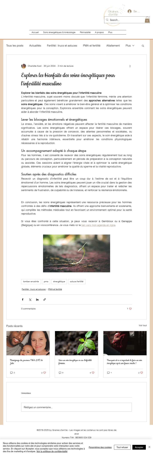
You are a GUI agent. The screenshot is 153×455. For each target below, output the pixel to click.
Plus (128, 45)
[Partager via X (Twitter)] (30, 299)
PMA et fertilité (91, 45)
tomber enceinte (31, 281)
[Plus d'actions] (130, 66)
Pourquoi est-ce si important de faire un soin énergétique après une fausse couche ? (124, 362)
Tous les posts (14, 45)
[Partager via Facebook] (22, 299)
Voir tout (143, 325)
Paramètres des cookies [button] (100, 447)
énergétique (59, 281)
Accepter (139, 447)
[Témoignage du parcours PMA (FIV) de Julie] (28, 343)
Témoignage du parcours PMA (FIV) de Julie (26, 362)
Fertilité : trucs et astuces (62, 45)
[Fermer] (149, 447)
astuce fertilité (76, 281)
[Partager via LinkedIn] (37, 299)
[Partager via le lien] (44, 299)
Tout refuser (122, 447)
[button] (147, 20)
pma (46, 281)
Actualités (35, 45)
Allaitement (113, 45)
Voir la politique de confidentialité (51, 451)
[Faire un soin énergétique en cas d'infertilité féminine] (76, 343)
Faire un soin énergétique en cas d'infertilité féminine (75, 362)
